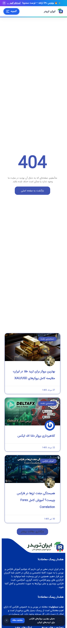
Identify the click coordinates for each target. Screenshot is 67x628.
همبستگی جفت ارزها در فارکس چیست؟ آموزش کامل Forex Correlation (36, 500)
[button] (32, 531)
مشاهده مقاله (17, 620)
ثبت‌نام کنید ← (13, 3)
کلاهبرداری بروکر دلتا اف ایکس (36, 435)
